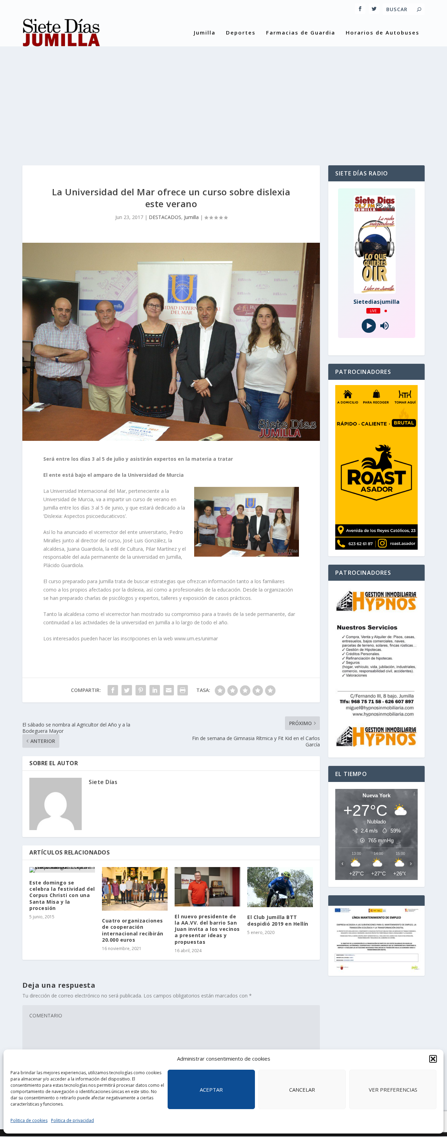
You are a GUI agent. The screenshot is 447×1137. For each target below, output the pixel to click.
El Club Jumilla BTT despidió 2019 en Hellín (277, 920)
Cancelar (302, 1089)
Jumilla (204, 33)
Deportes (241, 33)
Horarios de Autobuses (382, 33)
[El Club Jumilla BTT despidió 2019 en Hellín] (280, 887)
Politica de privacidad (72, 1120)
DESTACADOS (165, 217)
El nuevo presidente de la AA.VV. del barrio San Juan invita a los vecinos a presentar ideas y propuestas (207, 929)
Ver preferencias (393, 1089)
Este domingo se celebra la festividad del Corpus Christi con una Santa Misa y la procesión (62, 895)
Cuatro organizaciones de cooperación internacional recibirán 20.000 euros (132, 930)
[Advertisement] (223, 99)
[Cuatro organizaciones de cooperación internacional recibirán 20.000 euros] (135, 889)
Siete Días (103, 782)
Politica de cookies (28, 1120)
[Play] (369, 326)
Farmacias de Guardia (300, 33)
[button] (433, 1058)
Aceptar (211, 1089)
